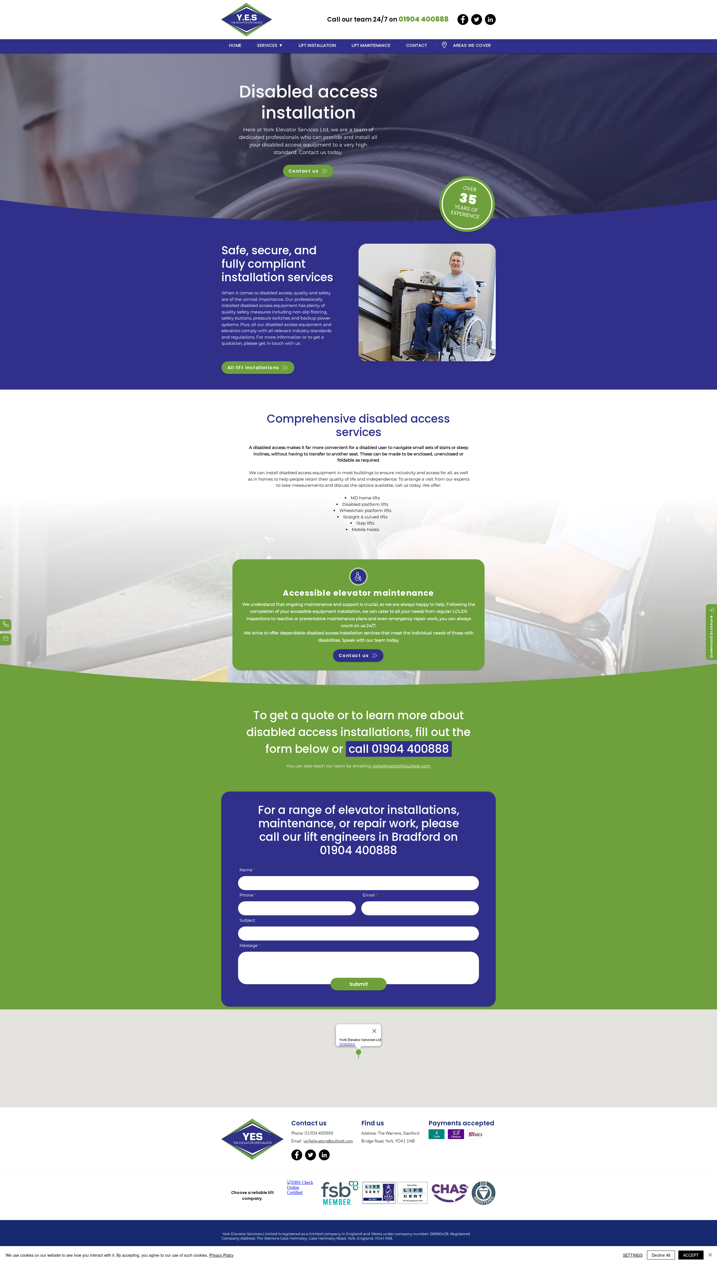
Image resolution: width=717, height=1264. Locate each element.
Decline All (661, 1255)
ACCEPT (691, 1255)
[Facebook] (462, 19)
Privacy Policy (221, 1255)
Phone (246, 895)
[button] (270, 45)
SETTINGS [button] (632, 1255)
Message (248, 945)
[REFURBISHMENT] (5, 624)
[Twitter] (476, 19)
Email (369, 895)
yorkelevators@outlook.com (401, 766)
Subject (247, 920)
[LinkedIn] (490, 19)
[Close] (710, 1255)
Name (245, 870)
